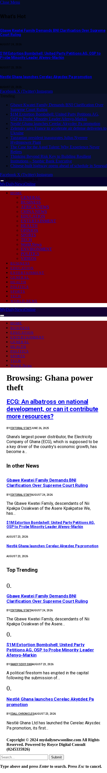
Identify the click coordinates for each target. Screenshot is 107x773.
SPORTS (28, 235)
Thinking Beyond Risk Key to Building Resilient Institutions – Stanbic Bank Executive (50, 158)
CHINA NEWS (34, 211)
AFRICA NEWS (35, 207)
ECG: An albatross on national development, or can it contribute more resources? (52, 409)
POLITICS (30, 254)
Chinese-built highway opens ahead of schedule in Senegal (58, 166)
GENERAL (31, 197)
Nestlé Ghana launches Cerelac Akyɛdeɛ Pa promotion (46, 77)
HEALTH (29, 225)
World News (31, 244)
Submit (56, 757)
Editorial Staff (20, 428)
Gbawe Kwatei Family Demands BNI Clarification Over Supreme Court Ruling (47, 482)
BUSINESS (31, 202)
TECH (26, 239)
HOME (16, 193)
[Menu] (2, 180)
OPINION (29, 230)
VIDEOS (28, 258)
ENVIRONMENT (36, 249)
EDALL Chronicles (22, 713)
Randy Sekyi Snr (21, 664)
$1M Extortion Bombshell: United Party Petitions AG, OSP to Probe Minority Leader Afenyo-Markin (50, 55)
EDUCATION (33, 216)
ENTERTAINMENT (38, 221)
